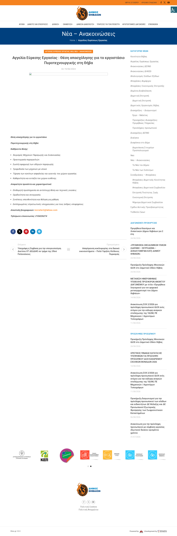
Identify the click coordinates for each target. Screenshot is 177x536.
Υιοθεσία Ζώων (137, 212)
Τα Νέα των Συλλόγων (142, 170)
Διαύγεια (134, 138)
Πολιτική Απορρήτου (88, 509)
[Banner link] (21, 455)
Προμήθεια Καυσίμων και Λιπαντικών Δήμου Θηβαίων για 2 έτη (146, 231)
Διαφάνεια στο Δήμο (140, 142)
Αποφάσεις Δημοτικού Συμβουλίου (148, 187)
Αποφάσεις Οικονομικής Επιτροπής (147, 86)
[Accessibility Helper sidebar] (174, 10)
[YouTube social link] (169, 3)
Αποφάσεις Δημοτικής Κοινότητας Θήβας (148, 181)
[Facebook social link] (161, 3)
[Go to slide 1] (88, 466)
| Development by (150, 531)
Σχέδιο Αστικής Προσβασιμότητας (147, 207)
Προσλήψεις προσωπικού (144, 128)
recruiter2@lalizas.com (45, 210)
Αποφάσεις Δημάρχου (140, 81)
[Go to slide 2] (90, 466)
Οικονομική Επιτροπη (142, 197)
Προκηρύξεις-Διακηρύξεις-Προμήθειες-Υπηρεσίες (145, 121)
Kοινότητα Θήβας (138, 56)
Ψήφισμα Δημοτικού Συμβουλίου (147, 202)
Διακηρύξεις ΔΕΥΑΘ (139, 133)
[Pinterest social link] (26, 231)
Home (72, 40)
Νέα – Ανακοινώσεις (83, 51)
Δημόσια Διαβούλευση (140, 91)
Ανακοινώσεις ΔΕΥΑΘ (140, 66)
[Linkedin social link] (32, 231)
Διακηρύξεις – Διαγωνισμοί (143, 110)
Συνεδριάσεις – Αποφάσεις (143, 175)
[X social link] (165, 3)
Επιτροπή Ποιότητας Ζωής (145, 192)
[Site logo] (88, 13)
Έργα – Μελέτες (140, 115)
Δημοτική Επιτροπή (139, 96)
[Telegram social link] (39, 231)
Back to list (68, 249)
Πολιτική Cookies (88, 507)
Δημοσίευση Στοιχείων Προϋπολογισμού (143, 149)
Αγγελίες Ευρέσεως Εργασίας (92, 40)
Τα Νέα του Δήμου (140, 165)
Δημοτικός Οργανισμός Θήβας (144, 105)
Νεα (72, 51)
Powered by (134, 531)
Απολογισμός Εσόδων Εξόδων (144, 76)
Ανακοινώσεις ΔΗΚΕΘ (140, 71)
